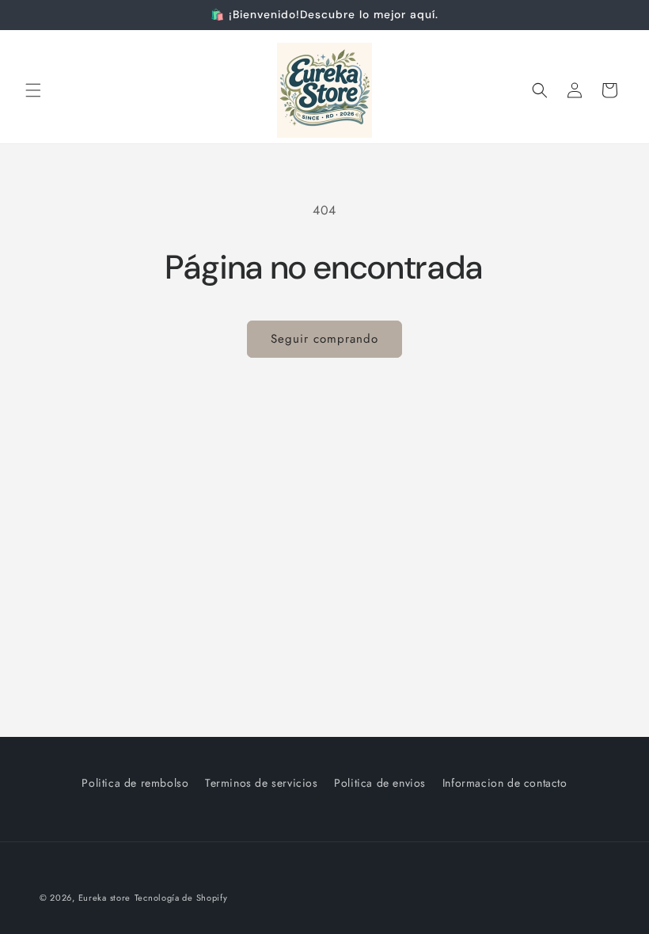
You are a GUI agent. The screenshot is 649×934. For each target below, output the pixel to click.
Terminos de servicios (261, 783)
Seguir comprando (324, 338)
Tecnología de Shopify (181, 897)
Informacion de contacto (504, 783)
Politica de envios (380, 783)
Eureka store (104, 897)
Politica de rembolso (135, 783)
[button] (33, 90)
